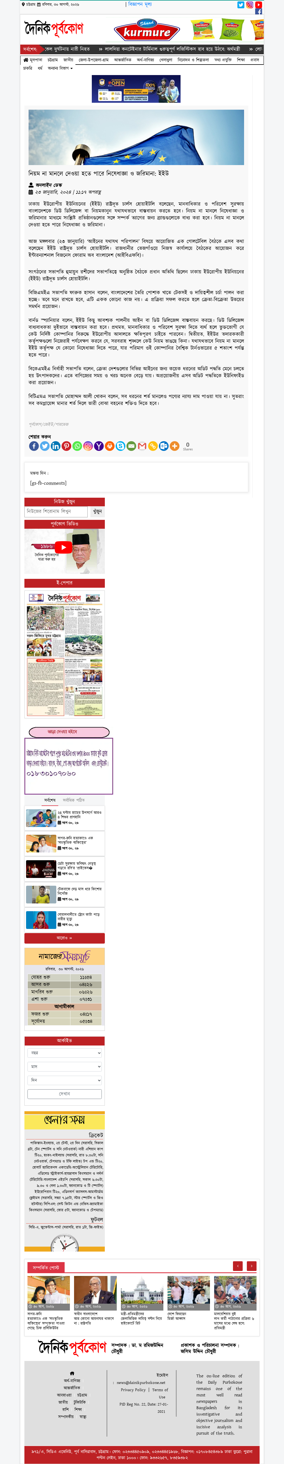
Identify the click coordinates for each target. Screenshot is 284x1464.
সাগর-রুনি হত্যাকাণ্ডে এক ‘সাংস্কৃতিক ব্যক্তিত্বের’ (75, 841)
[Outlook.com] (164, 446)
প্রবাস (254, 60)
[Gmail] (142, 446)
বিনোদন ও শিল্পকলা (193, 60)
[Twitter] (45, 446)
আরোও (63, 938)
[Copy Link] (153, 446)
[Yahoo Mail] (99, 446)
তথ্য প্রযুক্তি (223, 60)
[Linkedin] (55, 446)
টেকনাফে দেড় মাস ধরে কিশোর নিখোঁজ (80, 892)
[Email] (131, 446)
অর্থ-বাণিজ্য (145, 60)
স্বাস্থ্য (83, 1417)
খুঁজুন (97, 511)
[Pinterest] (66, 446)
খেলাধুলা (165, 60)
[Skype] (120, 446)
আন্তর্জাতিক (122, 60)
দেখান (64, 1094)
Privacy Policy (133, 1390)
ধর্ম (40, 68)
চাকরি (27, 68)
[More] (174, 446)
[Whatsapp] (77, 446)
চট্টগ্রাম (53, 60)
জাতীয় (68, 60)
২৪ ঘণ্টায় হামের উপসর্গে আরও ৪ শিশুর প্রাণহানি (80, 815)
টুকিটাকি (80, 1403)
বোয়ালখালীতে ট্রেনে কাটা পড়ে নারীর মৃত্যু (79, 917)
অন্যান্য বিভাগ (59, 68)
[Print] (110, 446)
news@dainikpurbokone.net (141, 1383)
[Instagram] (88, 446)
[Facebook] (34, 446)
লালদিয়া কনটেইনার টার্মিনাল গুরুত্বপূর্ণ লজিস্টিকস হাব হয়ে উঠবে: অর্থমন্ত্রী (143, 49)
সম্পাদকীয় (66, 1417)
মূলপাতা (35, 60)
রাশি (65, 1410)
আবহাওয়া (64, 1395)
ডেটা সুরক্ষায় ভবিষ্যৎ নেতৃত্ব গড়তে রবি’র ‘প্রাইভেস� (77, 866)
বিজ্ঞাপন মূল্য (140, 4)
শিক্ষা (241, 60)
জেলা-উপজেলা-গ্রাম (94, 60)
